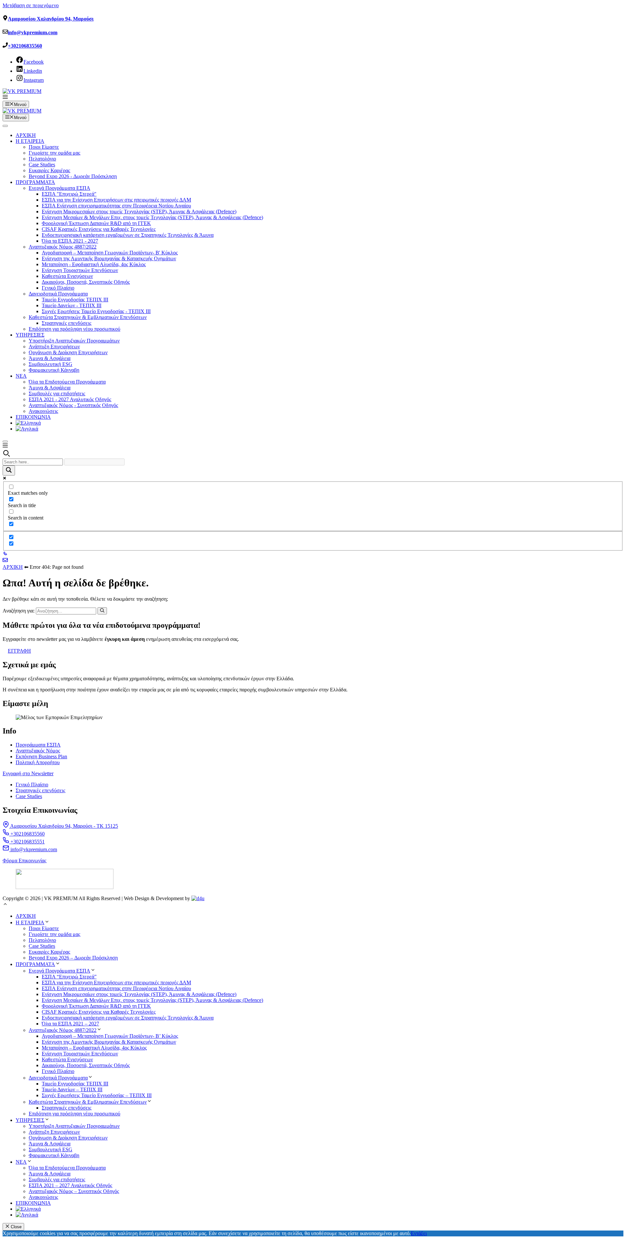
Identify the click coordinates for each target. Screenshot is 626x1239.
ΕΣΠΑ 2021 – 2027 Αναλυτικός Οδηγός (70, 1185)
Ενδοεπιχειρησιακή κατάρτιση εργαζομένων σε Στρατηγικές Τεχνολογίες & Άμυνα (128, 235)
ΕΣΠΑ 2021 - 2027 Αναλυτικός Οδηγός (70, 399)
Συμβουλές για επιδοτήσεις (57, 393)
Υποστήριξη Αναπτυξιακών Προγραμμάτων (74, 340)
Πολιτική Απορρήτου (38, 762)
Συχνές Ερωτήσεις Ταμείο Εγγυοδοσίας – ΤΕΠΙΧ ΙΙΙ (97, 1095)
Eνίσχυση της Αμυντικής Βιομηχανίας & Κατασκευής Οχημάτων (109, 258)
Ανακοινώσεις (43, 411)
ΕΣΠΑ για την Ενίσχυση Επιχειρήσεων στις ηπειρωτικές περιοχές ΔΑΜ (116, 200)
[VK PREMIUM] (22, 110)
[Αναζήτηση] (102, 610)
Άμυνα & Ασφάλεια (49, 358)
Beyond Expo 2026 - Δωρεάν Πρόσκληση (73, 176)
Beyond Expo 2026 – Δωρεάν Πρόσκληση (73, 957)
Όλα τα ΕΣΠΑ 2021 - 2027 (70, 241)
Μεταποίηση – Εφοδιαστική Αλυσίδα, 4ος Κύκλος (94, 1047)
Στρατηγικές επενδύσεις (66, 323)
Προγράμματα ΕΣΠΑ (38, 745)
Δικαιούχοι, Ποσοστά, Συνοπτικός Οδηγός (86, 282)
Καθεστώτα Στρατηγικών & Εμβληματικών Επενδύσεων (88, 317)
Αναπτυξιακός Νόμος (38, 750)
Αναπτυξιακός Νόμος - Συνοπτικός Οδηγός (73, 405)
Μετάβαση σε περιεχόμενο (31, 5)
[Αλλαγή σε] (28, 423)
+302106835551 (27, 841)
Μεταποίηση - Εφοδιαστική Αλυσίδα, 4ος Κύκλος (94, 264)
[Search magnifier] (9, 470)
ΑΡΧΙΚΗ (26, 135)
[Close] (5, 442)
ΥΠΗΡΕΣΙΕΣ (30, 335)
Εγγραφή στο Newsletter (28, 773)
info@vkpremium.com (32, 32)
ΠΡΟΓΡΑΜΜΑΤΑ (35, 182)
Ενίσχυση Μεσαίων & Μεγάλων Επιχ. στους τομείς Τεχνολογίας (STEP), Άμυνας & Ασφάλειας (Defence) (152, 217)
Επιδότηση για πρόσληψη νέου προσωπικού (74, 329)
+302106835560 (25, 46)
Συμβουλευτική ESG (50, 364)
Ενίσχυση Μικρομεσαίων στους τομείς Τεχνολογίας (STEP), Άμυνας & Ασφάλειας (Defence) (139, 211)
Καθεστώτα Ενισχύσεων (67, 276)
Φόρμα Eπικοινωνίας (24, 860)
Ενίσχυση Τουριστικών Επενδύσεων (80, 270)
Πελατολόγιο (42, 158)
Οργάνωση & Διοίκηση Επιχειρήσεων (68, 352)
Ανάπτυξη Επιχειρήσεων (54, 346)
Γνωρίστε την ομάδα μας (54, 153)
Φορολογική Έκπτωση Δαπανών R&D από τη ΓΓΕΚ (96, 223)
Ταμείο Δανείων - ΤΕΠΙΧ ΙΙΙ (71, 305)
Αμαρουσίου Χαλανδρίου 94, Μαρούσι (51, 19)
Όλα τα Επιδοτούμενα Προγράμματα (67, 382)
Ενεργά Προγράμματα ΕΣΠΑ (59, 188)
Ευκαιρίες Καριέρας (49, 170)
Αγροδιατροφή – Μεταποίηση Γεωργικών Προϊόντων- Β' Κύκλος (110, 252)
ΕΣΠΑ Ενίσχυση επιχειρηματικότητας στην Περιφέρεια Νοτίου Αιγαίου (116, 205)
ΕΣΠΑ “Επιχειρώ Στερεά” (69, 976)
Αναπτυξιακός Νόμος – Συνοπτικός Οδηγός (74, 1191)
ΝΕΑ (21, 376)
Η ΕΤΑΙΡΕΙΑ (30, 141)
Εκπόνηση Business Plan (41, 756)
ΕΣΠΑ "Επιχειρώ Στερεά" (69, 194)
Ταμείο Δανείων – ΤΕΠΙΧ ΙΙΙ (72, 1089)
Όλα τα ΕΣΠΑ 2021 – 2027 (70, 1023)
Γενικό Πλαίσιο (58, 288)
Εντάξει (419, 1233)
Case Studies (42, 164)
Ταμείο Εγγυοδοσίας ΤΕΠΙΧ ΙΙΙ (75, 299)
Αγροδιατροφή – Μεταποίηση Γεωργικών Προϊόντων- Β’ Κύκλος (110, 1036)
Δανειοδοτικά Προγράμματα (58, 293)
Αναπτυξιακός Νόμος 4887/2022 (63, 246)
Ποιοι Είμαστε (44, 147)
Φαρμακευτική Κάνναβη (54, 370)
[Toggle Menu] (5, 126)
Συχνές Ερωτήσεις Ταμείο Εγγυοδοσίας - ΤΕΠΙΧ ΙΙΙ (96, 311)
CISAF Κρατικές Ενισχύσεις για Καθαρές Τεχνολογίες (99, 229)
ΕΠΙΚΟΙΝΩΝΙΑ (33, 417)
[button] (5, 97)
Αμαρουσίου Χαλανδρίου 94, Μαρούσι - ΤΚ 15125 (63, 826)
